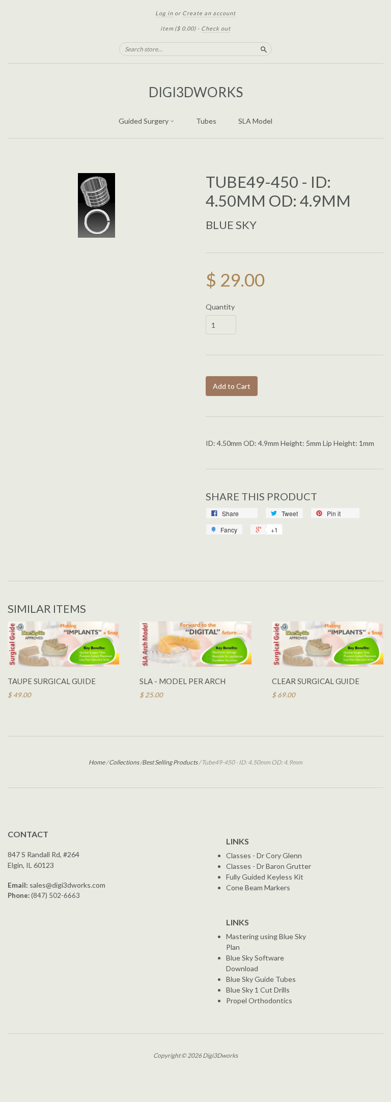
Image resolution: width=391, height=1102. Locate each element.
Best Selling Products (170, 762)
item (178, 28)
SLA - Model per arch (182, 681)
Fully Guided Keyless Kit (264, 876)
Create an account (209, 13)
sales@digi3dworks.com (67, 885)
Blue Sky (231, 225)
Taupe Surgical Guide (52, 681)
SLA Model (255, 121)
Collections (124, 762)
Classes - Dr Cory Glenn (264, 855)
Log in (164, 13)
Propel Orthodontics (259, 1000)
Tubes (206, 121)
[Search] (264, 49)
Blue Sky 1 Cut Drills (258, 989)
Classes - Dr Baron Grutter (268, 866)
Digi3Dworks (196, 92)
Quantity (220, 307)
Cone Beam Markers (258, 887)
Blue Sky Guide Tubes (261, 979)
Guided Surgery (144, 121)
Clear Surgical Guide (315, 681)
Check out (216, 28)
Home (97, 762)
